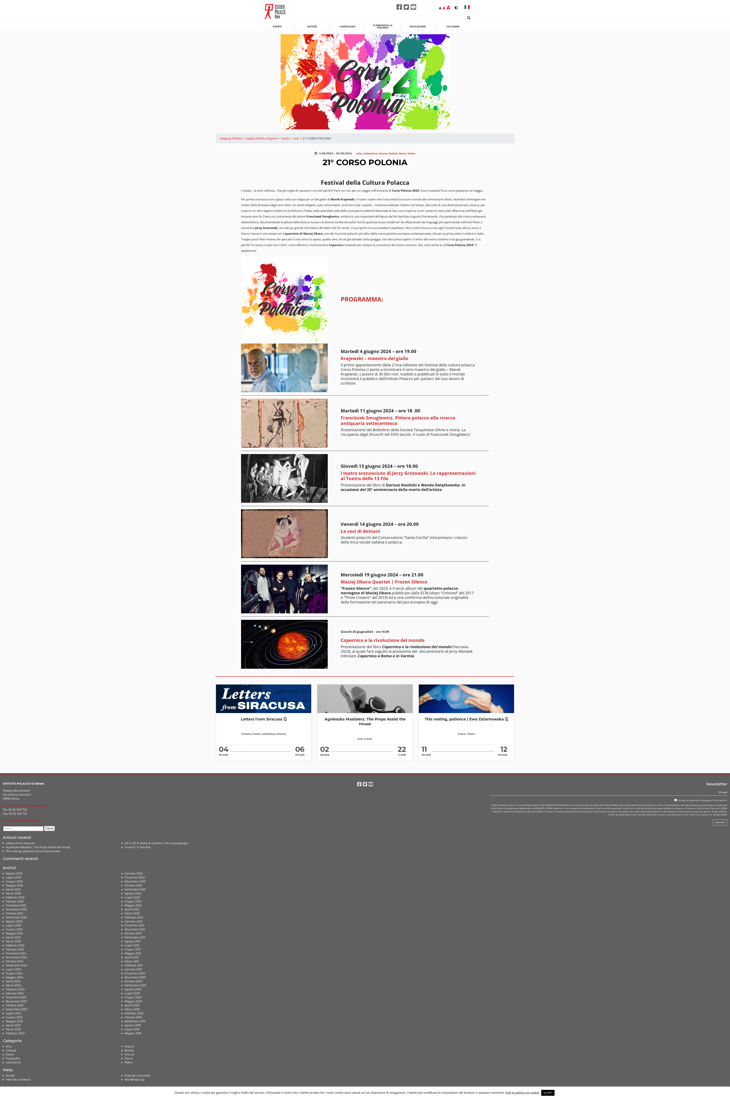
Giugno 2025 (14, 929)
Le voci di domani (360, 531)
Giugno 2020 (133, 997)
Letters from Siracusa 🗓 (263, 719)
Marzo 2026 (13, 893)
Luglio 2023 (13, 1013)
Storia (402, 153)
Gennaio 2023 (134, 873)
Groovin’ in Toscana (138, 847)
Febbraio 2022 (134, 917)
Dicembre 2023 (16, 997)
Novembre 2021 (135, 929)
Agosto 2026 (14, 873)
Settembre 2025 (16, 917)
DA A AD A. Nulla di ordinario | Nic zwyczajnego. (156, 843)
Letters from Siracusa (20, 843)
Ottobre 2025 (14, 913)
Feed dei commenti (138, 1075)
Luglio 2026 (13, 877)
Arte (359, 153)
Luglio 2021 (132, 945)
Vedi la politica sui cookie (522, 1092)
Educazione (418, 26)
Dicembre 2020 (135, 973)
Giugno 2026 (14, 881)
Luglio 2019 (132, 1029)
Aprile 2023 (13, 1025)
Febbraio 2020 (134, 1013)
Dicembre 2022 (135, 877)
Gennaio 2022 (134, 921)
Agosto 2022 (133, 893)
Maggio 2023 (14, 1021)
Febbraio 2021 (134, 965)
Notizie (312, 26)
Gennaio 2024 (15, 993)
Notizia (393, 153)
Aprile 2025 (13, 937)
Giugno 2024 (14, 973)
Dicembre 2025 (16, 905)
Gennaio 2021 (133, 969)
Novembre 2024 (16, 957)
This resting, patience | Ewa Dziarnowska (33, 851)
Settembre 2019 (135, 1021)
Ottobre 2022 (133, 885)
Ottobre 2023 (14, 1005)
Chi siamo (453, 26)
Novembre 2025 (16, 909)
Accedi (10, 1075)
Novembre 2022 (135, 881)
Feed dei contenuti (18, 1079)
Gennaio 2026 (15, 901)
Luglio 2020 (132, 993)
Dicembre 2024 (16, 953)
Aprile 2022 (132, 909)
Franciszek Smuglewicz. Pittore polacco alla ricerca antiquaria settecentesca (398, 420)
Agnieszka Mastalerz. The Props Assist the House (365, 721)
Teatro (411, 153)
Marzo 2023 (13, 1029)
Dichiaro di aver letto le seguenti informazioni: (702, 800)
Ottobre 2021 (133, 933)
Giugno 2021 (133, 949)
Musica (382, 153)
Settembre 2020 (135, 985)
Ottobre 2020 (133, 981)
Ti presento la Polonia (382, 26)
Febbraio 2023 (15, 1033)
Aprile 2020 (132, 1005)
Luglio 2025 (13, 925)
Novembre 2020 (135, 977)
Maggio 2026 (14, 885)
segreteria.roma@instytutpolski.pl (25, 805)
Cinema (246, 733)
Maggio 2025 (14, 933)
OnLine (129, 1054)
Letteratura (370, 153)
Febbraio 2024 (15, 989)
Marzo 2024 (13, 985)
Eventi (277, 26)
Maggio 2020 (133, 1001)
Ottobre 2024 (15, 961)
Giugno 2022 (133, 901)
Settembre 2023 (16, 1009)
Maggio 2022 (133, 905)
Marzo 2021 (132, 961)
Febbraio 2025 (15, 945)
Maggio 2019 (133, 1033)
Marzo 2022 (132, 913)
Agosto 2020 (133, 989)
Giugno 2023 (14, 1017)
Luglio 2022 (132, 897)
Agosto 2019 (133, 1025)
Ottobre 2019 (133, 1017)
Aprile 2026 (13, 889)
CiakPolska (347, 26)
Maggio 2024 (14, 977)
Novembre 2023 (16, 1001)
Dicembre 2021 (134, 925)
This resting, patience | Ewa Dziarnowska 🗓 (466, 719)
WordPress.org (134, 1079)
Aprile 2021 (132, 957)
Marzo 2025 (13, 941)
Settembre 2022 (135, 889)
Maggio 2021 (133, 953)
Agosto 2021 (133, 941)
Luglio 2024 (13, 969)
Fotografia (13, 1058)
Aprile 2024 (13, 981)
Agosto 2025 (14, 921)
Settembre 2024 (16, 965)
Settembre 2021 (135, 937)
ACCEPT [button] (548, 1092)
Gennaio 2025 (15, 949)
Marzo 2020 (132, 1009)
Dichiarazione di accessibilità (22, 820)
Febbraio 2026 (15, 897)
